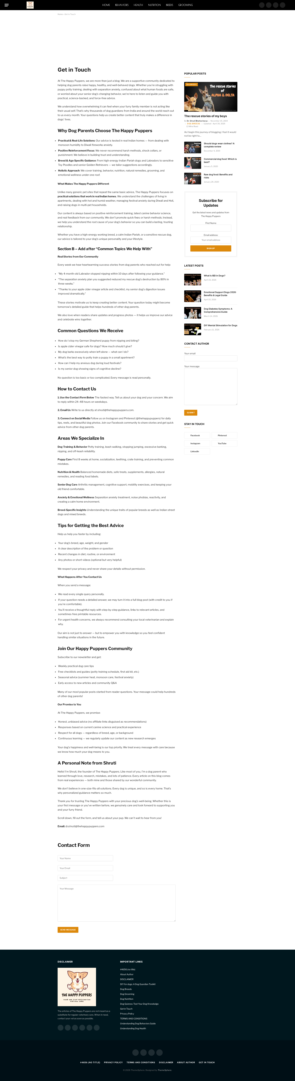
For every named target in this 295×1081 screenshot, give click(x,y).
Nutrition (154, 5)
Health (138, 5)
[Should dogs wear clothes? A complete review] (192, 147)
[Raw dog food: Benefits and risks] (192, 178)
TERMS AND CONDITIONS (133, 1018)
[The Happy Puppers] (30, 5)
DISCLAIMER (127, 979)
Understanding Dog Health (133, 1028)
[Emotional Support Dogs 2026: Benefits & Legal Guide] (192, 296)
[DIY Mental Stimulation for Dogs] (192, 329)
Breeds (169, 5)
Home (106, 5)
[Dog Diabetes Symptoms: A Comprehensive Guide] (192, 313)
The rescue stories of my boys (205, 116)
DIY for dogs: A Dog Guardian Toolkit (137, 984)
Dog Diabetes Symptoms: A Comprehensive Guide (218, 310)
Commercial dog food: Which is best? (220, 160)
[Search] (289, 5)
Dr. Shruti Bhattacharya (197, 121)
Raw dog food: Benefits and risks (218, 176)
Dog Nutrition (126, 999)
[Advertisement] (117, 43)
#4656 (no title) (127, 969)
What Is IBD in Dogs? (214, 275)
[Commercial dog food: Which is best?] (192, 163)
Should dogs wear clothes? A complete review (219, 145)
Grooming (185, 5)
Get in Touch (126, 1008)
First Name (210, 223)
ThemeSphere (164, 1070)
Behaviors (122, 5)
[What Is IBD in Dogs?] (192, 279)
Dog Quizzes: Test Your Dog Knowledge (139, 1003)
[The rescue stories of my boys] (210, 97)
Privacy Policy (127, 1013)
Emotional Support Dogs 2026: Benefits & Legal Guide (220, 294)
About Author (126, 974)
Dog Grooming (127, 994)
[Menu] (7, 5)
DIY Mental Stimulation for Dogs (220, 325)
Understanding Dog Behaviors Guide (138, 1023)
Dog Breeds (191, 84)
